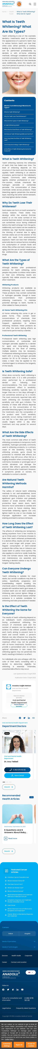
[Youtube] (22, 990)
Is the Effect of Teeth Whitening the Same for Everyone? (17, 150)
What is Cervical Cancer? (15, 891)
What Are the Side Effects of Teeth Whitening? (18, 129)
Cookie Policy (9, 1039)
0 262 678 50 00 (29, 999)
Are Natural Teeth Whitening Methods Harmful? (18, 134)
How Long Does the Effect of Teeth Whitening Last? (17, 139)
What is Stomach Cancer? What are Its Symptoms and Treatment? (20, 910)
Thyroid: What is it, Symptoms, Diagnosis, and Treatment (20, 915)
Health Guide (11, 13)
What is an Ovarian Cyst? (15, 888)
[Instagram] (13, 990)
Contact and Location (19, 962)
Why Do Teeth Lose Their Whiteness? (15, 116)
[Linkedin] (17, 990)
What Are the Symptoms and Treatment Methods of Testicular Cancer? (20, 895)
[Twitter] (8, 990)
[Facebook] (3, 990)
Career (4, 962)
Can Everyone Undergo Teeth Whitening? (16, 144)
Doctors (5, 956)
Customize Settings (7, 1045)
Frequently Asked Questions (26, 1008)
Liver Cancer (11, 905)
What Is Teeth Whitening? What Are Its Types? (17, 106)
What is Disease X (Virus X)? (16, 881)
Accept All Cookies (31, 1045)
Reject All (19, 1045)
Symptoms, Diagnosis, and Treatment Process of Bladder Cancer (19, 901)
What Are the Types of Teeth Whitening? (16, 121)
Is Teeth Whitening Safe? (11, 125)
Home (4, 12)
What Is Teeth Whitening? (12, 112)
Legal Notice (6, 1008)
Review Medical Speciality (19, 705)
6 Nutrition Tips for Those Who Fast (18, 877)
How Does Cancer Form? (15, 884)
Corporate (28, 956)
